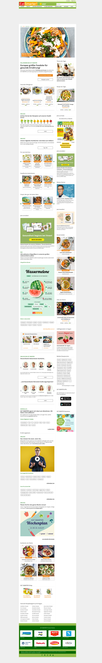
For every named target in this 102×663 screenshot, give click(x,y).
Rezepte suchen (45, 79)
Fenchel (39, 322)
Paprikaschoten (24, 324)
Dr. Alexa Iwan (41, 392)
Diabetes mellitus (36, 476)
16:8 (29, 422)
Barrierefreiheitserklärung (26, 652)
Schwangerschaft (24, 492)
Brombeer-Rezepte (24, 609)
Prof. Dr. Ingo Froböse (33, 393)
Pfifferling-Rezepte (24, 617)
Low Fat (33, 425)
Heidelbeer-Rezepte (24, 606)
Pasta (65, 373)
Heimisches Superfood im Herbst (28, 559)
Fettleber (43, 476)
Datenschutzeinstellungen (52, 651)
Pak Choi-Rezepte (35, 615)
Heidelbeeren (45, 322)
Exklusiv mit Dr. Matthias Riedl (64, 198)
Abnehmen (23, 490)
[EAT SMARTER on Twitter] (50, 655)
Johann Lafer (41, 369)
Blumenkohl (29, 322)
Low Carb (36, 422)
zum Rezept (25, 348)
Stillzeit (48, 490)
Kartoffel (69, 367)
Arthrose (22, 476)
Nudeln (58, 359)
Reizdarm (23, 479)
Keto (44, 422)
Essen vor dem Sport (49, 492)
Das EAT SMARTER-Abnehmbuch (63, 225)
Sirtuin (48, 422)
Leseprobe (59, 142)
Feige (68, 373)
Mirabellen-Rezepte (36, 608)
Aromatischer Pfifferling (28, 578)
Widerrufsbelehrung (62, 651)
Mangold (51, 322)
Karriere (26, 651)
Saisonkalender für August (63, 345)
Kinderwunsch (67, 375)
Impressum (40, 651)
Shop (72, 6)
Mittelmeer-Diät (24, 425)
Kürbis (58, 365)
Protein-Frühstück (48, 184)
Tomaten (34, 324)
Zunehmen (29, 490)
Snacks (58, 378)
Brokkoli (35, 322)
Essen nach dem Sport (25, 495)
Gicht (27, 479)
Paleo (41, 422)
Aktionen (66, 6)
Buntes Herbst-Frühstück (46, 559)
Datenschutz (45, 651)
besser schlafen (32, 492)
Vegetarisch (69, 362)
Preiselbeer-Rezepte (24, 613)
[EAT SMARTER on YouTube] (53, 655)
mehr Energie (35, 490)
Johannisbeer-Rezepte (48, 606)
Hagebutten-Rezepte (48, 611)
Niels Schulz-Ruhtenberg (49, 393)
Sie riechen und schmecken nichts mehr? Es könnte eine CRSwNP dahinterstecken (65, 79)
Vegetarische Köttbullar (37, 100)
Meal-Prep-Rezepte (48, 205)
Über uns (22, 651)
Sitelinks (30, 651)
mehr (45, 131)
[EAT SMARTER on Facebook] (42, 655)
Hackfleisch (59, 373)
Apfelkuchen (64, 359)
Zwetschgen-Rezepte (48, 609)
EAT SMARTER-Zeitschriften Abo (27, 596)
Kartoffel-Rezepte (35, 613)
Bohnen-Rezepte (35, 617)
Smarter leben (58, 6)
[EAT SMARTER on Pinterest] (45, 655)
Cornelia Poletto (33, 369)
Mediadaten (34, 652)
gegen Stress (42, 490)
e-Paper (72, 142)
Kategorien (38, 652)
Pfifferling (59, 381)
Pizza (70, 359)
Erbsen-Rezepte (35, 619)
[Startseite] (28, 3)
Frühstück (64, 365)
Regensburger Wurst (61, 370)
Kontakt (33, 651)
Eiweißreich (65, 381)
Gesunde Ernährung (37, 6)
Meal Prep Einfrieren (61, 362)
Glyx (30, 425)
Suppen (68, 370)
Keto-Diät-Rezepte (48, 163)
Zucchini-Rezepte (47, 620)
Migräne (48, 476)
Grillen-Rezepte (47, 613)
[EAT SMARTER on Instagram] (47, 655)
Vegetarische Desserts (66, 378)
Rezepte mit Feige (46, 578)
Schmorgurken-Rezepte (25, 619)
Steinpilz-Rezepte (23, 620)
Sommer (22, 6)
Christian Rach (25, 369)
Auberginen (23, 322)
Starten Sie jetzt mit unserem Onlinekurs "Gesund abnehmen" (36, 244)
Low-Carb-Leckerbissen (66, 252)
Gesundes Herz (60, 383)
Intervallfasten (24, 422)
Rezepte (28, 6)
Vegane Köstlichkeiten (65, 292)
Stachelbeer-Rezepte (36, 609)
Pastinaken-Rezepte (48, 615)
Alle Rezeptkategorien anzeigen (68, 385)
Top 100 (45, 147)
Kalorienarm (59, 375)
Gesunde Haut (40, 492)
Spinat (30, 324)
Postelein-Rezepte (23, 615)
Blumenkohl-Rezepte (36, 611)
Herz (65, 367)
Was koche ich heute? (26, 205)
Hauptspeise (59, 367)
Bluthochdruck (29, 476)
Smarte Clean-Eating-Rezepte (65, 272)
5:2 (32, 422)
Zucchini (39, 324)
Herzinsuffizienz (33, 479)
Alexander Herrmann (49, 370)
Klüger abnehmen (48, 6)
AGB (36, 651)
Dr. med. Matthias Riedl (25, 393)
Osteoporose (40, 479)
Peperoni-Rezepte (47, 619)
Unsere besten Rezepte (45, 75)
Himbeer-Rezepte (35, 606)
